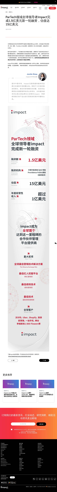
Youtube (46, 479)
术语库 (20, 469)
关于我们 (39, 458)
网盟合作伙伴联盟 (41, 446)
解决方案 (21, 443)
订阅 (12, 477)
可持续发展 (39, 465)
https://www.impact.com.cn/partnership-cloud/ (19, 356)
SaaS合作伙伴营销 (22, 453)
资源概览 (20, 459)
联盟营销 (20, 446)
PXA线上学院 (21, 468)
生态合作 (2, 458)
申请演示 (52, 8)
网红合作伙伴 (40, 447)
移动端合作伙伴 (21, 448)
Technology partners (4, 462)
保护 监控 (2, 454)
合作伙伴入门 (40, 444)
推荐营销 (20, 447)
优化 (1, 456)
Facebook (37, 479)
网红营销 (20, 444)
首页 (6, 12)
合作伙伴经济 (21, 465)
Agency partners (3, 459)
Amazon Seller (3, 448)
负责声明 (34, 486)
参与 (1, 453)
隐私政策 (35, 432)
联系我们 (48, 5)
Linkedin (43, 479)
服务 (20, 454)
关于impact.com (40, 459)
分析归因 (20, 451)
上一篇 (12, 360)
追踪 (1, 451)
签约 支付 (2, 450)
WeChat (34, 479)
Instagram (49, 479)
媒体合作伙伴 (40, 450)
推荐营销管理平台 (4, 447)
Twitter (40, 479)
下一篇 (44, 360)
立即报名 (36, 2)
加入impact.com (40, 462)
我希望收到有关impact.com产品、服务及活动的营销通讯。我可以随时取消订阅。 (30, 429)
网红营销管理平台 (4, 446)
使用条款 (31, 486)
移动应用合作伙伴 (41, 448)
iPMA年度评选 (46, 8)
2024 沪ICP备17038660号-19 (41, 486)
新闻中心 (10, 12)
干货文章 (20, 461)
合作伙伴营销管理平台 (4, 444)
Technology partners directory (6, 464)
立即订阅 (41, 424)
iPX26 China (40, 8)
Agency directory (3, 461)
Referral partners (3, 465)
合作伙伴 (39, 443)
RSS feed (52, 479)
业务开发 (20, 450)
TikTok (55, 479)
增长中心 (35, 7)
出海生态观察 (21, 462)
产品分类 (2, 443)
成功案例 (20, 464)
